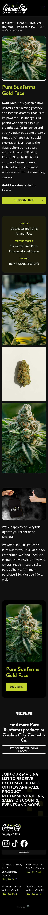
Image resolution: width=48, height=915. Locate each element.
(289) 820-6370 (33, 893)
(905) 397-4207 (9, 878)
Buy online (16, 686)
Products (7, 23)
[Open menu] (42, 8)
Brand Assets (24, 852)
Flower (21, 23)
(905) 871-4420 (33, 871)
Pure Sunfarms (26, 26)
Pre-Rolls (7, 26)
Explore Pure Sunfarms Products (24, 749)
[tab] (24, 200)
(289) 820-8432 (9, 893)
